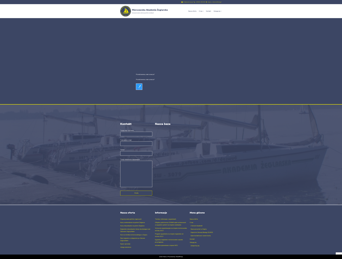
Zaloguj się (193, 242)
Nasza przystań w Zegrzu (199, 229)
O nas (191, 222)
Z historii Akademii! (196, 226)
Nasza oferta (192, 11)
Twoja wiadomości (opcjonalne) (130, 159)
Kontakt (208, 11)
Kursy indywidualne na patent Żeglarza (132, 226)
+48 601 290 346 (200, 2)
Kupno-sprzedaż (125, 244)
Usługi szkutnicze (125, 247)
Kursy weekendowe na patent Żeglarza (132, 222)
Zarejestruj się (195, 246)
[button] (203, 11)
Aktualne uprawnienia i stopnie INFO (166, 245)
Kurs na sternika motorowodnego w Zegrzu (133, 235)
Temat (122, 150)
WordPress (179, 257)
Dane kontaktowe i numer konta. (201, 236)
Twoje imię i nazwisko (127, 130)
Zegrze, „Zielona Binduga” (215, 2)
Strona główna (154, 37)
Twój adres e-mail (126, 140)
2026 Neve (162, 257)
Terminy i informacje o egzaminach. (165, 219)
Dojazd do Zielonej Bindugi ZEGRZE (202, 232)
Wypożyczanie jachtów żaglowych (131, 219)
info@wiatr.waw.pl (188, 2)
